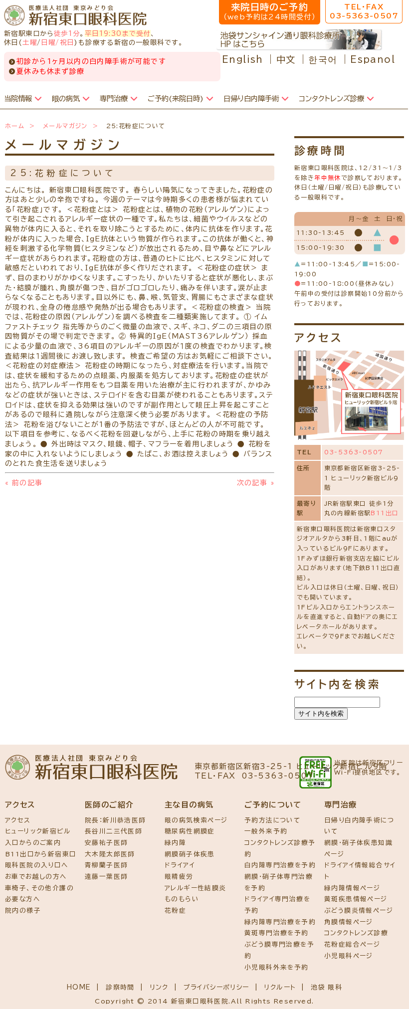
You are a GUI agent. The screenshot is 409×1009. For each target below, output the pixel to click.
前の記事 (23, 482)
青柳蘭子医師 (106, 865)
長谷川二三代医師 (113, 831)
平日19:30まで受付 (118, 33)
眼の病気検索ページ (196, 820)
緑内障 (175, 842)
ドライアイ (180, 865)
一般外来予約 (265, 831)
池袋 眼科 (326, 987)
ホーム (14, 126)
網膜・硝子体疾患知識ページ (358, 848)
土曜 (29, 42)
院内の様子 (23, 910)
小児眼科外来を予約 (276, 967)
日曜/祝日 (57, 42)
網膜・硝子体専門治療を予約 (278, 882)
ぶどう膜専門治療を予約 (279, 950)
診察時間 (120, 987)
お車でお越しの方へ (36, 876)
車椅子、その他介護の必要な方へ (39, 894)
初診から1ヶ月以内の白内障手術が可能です (91, 61)
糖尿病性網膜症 (190, 831)
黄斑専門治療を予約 (276, 933)
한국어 (322, 59)
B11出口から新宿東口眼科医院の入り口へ (40, 860)
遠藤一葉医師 (106, 876)
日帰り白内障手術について (359, 826)
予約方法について (272, 820)
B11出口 (385, 513)
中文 (286, 59)
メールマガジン (65, 126)
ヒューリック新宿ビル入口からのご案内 (37, 837)
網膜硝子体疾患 (190, 854)
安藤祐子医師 (106, 842)
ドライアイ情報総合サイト (360, 871)
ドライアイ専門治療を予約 (277, 905)
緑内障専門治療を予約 (280, 922)
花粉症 (175, 910)
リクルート (280, 987)
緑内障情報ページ (352, 888)
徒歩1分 (67, 33)
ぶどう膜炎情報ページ (358, 910)
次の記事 (255, 482)
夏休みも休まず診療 (50, 71)
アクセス (18, 820)
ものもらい (182, 899)
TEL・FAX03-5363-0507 (364, 11)
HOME (79, 987)
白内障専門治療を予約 (280, 865)
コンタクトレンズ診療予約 (279, 848)
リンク (159, 987)
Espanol (372, 59)
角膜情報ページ (348, 922)
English (242, 59)
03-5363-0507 (354, 452)
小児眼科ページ (348, 956)
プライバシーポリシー (216, 987)
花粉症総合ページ (352, 944)
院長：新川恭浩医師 (115, 820)
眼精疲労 (179, 876)
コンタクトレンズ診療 (356, 933)
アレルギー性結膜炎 (195, 888)
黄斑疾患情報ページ (356, 899)
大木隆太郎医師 (110, 854)
